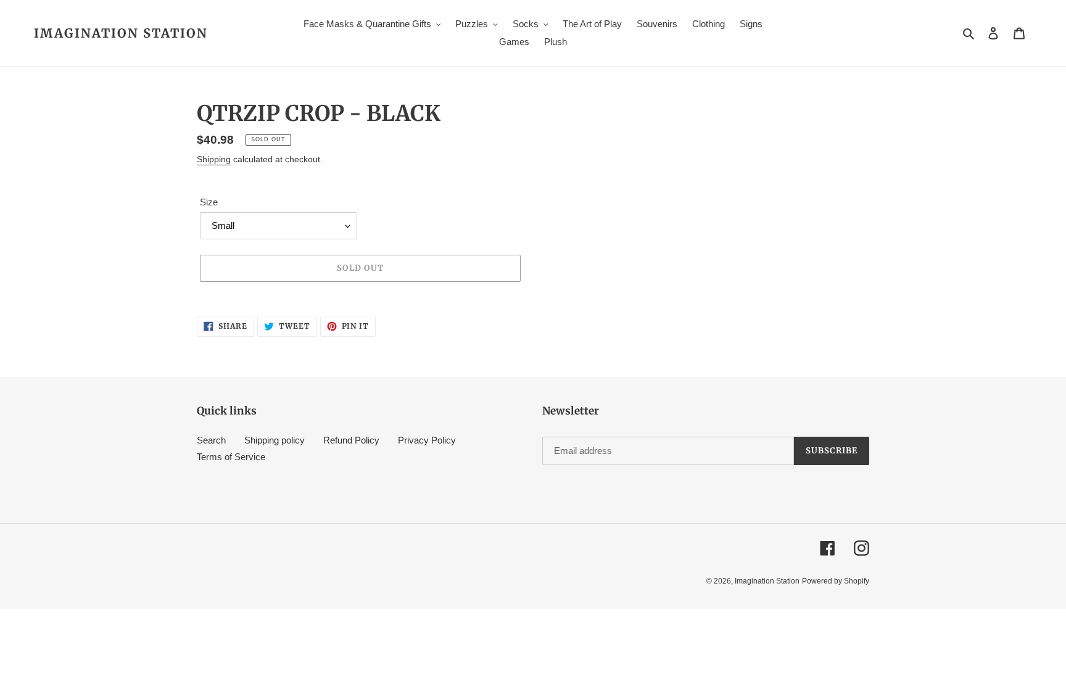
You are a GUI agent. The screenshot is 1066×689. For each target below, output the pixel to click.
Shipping (214, 159)
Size (209, 202)
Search (211, 440)
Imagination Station (121, 33)
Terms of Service (231, 457)
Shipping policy (274, 440)
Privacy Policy (427, 440)
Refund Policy (351, 440)
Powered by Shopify (835, 581)
